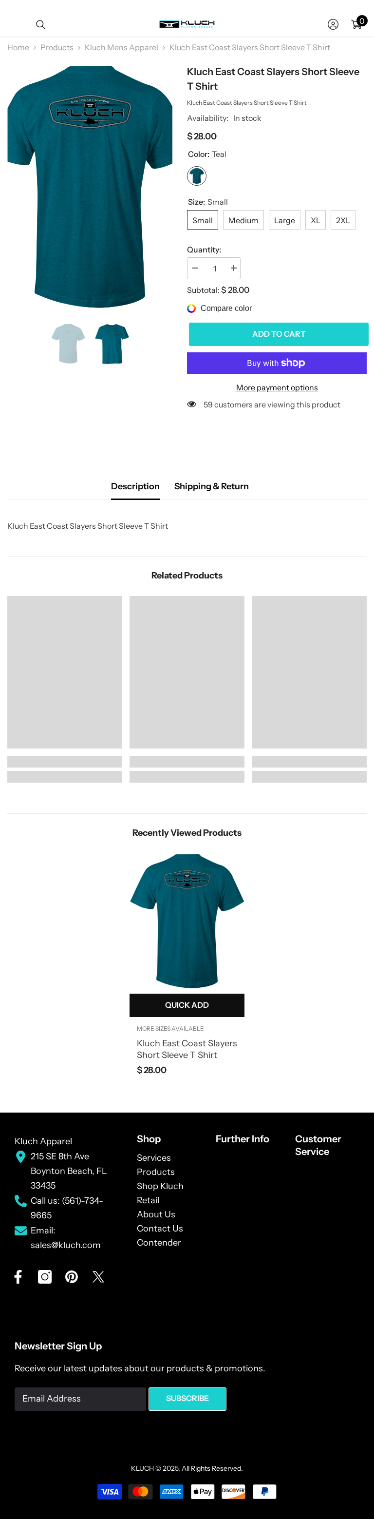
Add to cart (277, 334)
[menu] (13, 24)
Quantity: (204, 249)
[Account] (333, 24)
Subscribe (187, 1398)
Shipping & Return (211, 486)
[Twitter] (98, 1277)
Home (18, 47)
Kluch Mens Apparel (121, 47)
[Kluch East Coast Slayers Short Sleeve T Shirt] (187, 920)
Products (57, 47)
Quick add (187, 1005)
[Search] (41, 25)
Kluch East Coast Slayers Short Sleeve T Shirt (187, 1049)
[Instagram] (45, 1277)
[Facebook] (18, 1277)
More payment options (277, 387)
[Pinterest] (71, 1277)
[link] (64, 762)
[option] (89, 186)
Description (135, 486)
